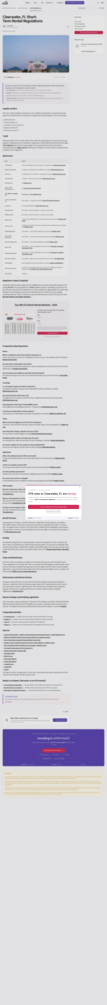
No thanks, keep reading (53, 511)
